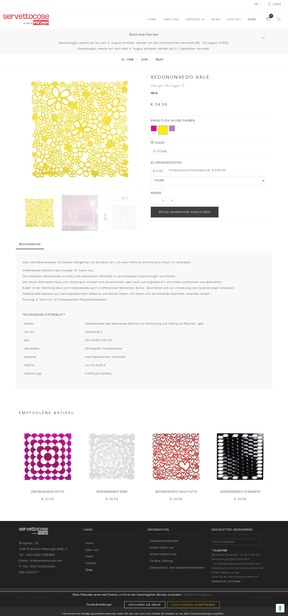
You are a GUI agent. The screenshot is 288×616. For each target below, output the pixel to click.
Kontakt (234, 19)
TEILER (159, 59)
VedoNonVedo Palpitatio (176, 491)
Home (90, 543)
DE (256, 4)
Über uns (171, 19)
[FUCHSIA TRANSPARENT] (154, 128)
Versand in (195, 19)
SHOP (144, 59)
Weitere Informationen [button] (197, 594)
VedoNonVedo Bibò (112, 491)
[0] (268, 19)
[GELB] (163, 130)
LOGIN (276, 4)
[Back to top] (275, 603)
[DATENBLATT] (73, 479)
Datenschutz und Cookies (226, 581)
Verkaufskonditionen (164, 541)
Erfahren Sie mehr (145, 604)
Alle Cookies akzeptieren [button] (193, 604)
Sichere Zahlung (161, 561)
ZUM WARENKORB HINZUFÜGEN (186, 212)
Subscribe (220, 550)
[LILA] (172, 128)
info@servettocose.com (46, 560)
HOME (152, 19)
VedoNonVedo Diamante (240, 491)
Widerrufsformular (163, 554)
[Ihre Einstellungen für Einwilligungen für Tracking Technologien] (280, 608)
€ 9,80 (158, 171)
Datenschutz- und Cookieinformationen (177, 567)
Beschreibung (30, 244)
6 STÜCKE (160, 151)
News (215, 19)
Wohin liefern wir (162, 547)
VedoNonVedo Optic (48, 491)
